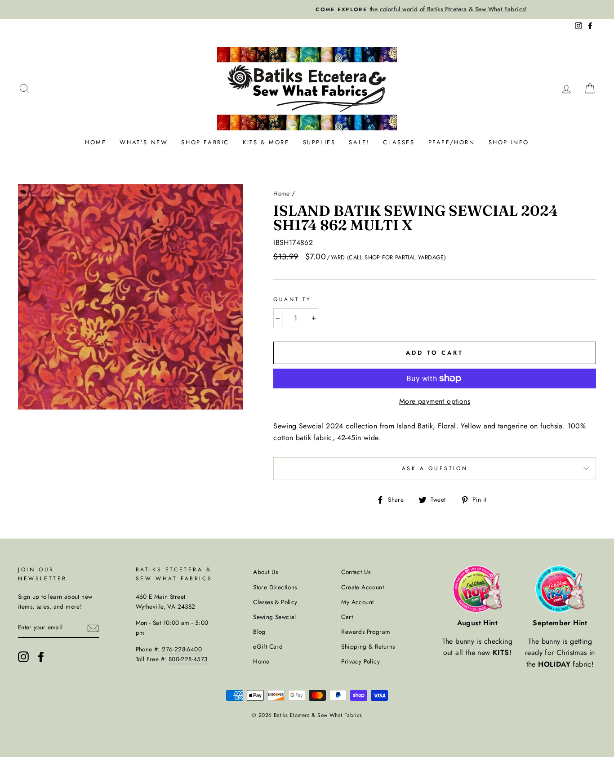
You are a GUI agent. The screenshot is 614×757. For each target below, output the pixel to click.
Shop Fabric (205, 142)
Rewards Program (365, 631)
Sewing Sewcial (274, 616)
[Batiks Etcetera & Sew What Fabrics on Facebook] (41, 656)
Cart (347, 616)
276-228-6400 (182, 649)
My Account (357, 601)
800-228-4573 (188, 659)
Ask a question (434, 468)
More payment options (434, 401)
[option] (307, 9)
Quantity (292, 299)
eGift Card (268, 646)
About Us (265, 571)
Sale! (359, 142)
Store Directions (275, 587)
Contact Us (355, 571)
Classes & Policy (275, 601)
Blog (259, 631)
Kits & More (266, 142)
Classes (398, 142)
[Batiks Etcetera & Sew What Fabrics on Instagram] (23, 656)
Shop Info (509, 142)
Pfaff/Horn (451, 142)
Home (95, 142)
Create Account (362, 587)
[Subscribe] (93, 628)
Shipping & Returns (368, 646)
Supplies (319, 142)
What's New (144, 142)
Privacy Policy (360, 661)
